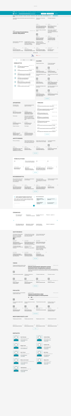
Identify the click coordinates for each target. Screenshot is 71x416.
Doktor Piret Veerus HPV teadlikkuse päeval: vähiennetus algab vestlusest (17, 134)
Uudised (14, 30)
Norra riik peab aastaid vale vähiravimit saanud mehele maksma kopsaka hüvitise (17, 188)
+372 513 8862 (23, 356)
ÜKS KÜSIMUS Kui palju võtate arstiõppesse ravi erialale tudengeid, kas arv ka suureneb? (18, 149)
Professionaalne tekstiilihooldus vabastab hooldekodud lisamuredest (40, 255)
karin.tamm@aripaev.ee (24, 355)
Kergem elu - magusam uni (50, 224)
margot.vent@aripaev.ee (24, 348)
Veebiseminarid (33, 15)
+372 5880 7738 (46, 356)
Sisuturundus (15, 240)
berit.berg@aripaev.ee (47, 355)
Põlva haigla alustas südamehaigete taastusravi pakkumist (46, 131)
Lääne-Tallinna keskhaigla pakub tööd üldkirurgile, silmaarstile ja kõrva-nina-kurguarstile (41, 169)
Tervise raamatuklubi (46, 15)
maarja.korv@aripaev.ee (47, 362)
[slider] (31, 297)
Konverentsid (28, 15)
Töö (49, 15)
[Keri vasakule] (14, 220)
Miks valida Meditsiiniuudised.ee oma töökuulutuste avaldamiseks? (29, 169)
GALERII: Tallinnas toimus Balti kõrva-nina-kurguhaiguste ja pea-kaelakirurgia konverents (52, 83)
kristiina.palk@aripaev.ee (47, 347)
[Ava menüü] (16, 11)
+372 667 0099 (23, 371)
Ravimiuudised (21, 15)
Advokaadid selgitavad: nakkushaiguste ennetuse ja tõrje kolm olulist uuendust (28, 113)
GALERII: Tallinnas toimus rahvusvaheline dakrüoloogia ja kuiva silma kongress (40, 95)
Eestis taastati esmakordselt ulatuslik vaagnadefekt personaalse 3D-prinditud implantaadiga (41, 27)
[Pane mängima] (28, 297)
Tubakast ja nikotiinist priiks (40, 282)
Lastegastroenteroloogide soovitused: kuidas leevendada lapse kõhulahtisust (17, 255)
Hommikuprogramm (31, 292)
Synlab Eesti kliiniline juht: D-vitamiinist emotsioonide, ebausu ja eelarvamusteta (28, 134)
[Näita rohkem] (56, 11)
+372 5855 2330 (46, 348)
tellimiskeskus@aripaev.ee (24, 370)
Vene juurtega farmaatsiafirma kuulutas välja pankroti (20, 32)
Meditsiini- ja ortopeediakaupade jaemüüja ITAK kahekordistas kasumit (40, 39)
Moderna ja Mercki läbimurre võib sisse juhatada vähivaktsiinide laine (52, 27)
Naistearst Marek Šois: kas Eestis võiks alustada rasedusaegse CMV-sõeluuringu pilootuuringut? (29, 243)
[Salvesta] (34, 30)
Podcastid (24, 15)
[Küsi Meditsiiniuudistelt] (34, 205)
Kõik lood (17, 15)
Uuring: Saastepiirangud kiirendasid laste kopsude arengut (46, 128)
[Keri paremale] (57, 220)
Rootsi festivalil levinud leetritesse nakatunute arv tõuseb (46, 125)
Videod (41, 15)
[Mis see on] (34, 197)
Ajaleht (36, 15)
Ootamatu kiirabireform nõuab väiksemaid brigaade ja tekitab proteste (38, 294)
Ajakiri (39, 15)
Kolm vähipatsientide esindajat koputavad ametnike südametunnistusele (29, 188)
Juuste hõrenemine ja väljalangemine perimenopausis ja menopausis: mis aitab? (18, 243)
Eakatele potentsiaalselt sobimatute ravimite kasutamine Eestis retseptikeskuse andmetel (39, 267)
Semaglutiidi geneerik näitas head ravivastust (25, 70)
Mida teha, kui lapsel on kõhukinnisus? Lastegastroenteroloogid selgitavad (28, 255)
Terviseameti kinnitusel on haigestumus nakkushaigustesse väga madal (51, 39)
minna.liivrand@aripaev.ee (24, 362)
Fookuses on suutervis (51, 282)
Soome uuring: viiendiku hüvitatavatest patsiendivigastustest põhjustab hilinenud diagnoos (41, 188)
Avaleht (14, 15)
